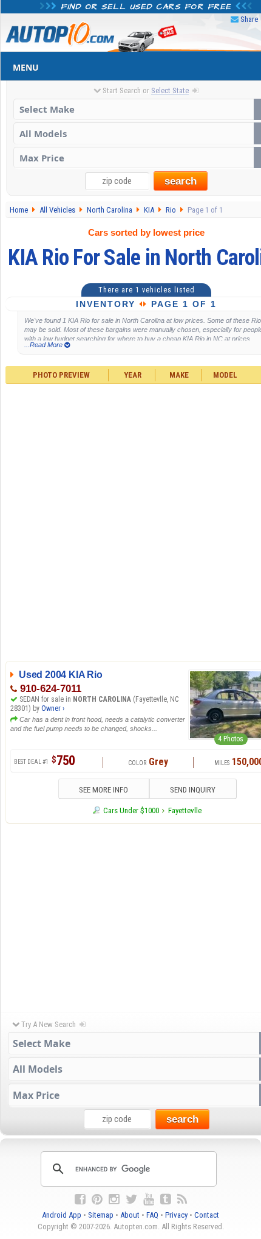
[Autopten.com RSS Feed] (182, 1199)
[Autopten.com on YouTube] (148, 1199)
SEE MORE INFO (103, 789)
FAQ (152, 1215)
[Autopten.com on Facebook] (80, 1199)
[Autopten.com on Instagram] (114, 1199)
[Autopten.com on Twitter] (131, 1199)
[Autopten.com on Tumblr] (165, 1199)
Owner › (52, 708)
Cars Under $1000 (130, 810)
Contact (206, 1215)
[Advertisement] (130, 521)
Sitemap (101, 1215)
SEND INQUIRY (192, 789)
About (130, 1215)
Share (249, 19)
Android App (61, 1215)
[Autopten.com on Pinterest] (97, 1199)
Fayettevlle (185, 810)
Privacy (176, 1215)
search (180, 181)
